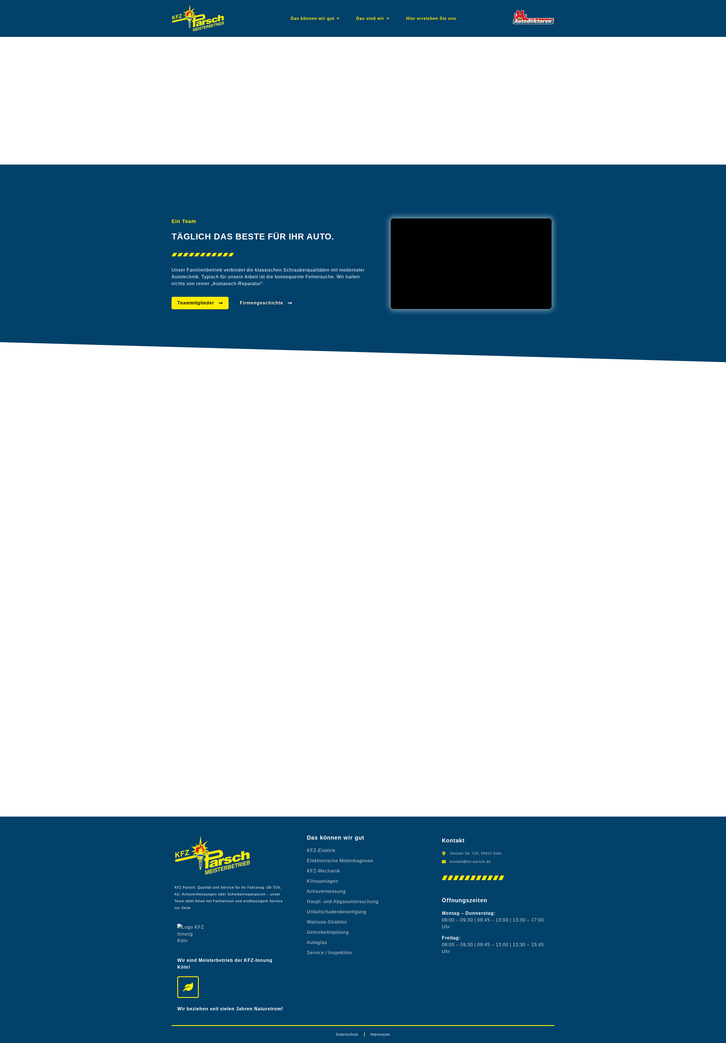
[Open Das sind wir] (388, 18)
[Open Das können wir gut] (338, 18)
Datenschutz (347, 1034)
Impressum (380, 1034)
